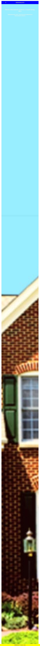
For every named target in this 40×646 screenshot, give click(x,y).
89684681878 (20, 2)
